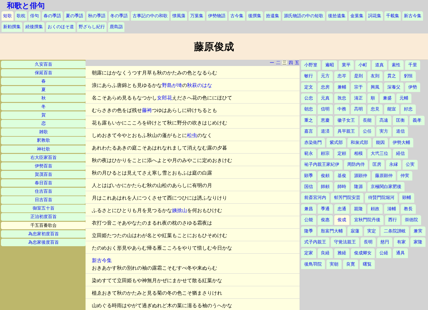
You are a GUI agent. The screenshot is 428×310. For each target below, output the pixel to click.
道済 (325, 131)
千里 (412, 65)
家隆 (418, 242)
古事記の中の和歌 (150, 15)
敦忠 (341, 98)
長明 (368, 242)
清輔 (391, 208)
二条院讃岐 (395, 231)
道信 (400, 131)
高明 (358, 109)
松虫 (192, 135)
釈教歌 (43, 140)
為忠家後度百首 (43, 242)
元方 (325, 76)
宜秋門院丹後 (367, 219)
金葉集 (356, 15)
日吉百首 (43, 199)
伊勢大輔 (401, 142)
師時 (341, 186)
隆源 (358, 186)
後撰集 (254, 15)
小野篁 (310, 65)
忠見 (375, 109)
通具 (400, 253)
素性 (396, 65)
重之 (308, 120)
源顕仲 (360, 175)
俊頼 (325, 175)
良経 (325, 253)
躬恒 (408, 76)
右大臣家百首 (43, 157)
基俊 (341, 175)
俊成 (341, 219)
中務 (341, 109)
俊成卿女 (363, 253)
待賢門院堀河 (381, 197)
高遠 (383, 120)
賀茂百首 (43, 174)
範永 (308, 153)
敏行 (308, 76)
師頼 (325, 186)
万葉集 (196, 15)
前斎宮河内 (315, 197)
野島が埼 (172, 85)
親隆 (358, 208)
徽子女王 (346, 120)
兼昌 (308, 208)
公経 (383, 253)
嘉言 (308, 131)
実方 (383, 131)
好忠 (408, 109)
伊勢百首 (43, 166)
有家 (401, 242)
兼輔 (341, 87)
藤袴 (147, 110)
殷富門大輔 (332, 231)
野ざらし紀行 (92, 26)
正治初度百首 (43, 216)
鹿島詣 (116, 26)
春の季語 (52, 15)
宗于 (358, 87)
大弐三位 (379, 153)
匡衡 (400, 120)
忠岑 (341, 76)
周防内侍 (356, 164)
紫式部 (336, 142)
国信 (308, 186)
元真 (325, 98)
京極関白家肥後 (386, 186)
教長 (408, 208)
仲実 (404, 175)
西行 (392, 219)
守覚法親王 (345, 242)
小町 (362, 65)
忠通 (341, 208)
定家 (308, 253)
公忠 (308, 98)
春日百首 (43, 182)
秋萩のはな (199, 85)
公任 (367, 131)
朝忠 (308, 109)
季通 (325, 208)
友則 (375, 76)
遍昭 (329, 65)
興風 (375, 87)
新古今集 (412, 15)
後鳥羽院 (313, 264)
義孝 (417, 120)
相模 (358, 153)
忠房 (325, 87)
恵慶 (325, 120)
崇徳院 (411, 219)
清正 (358, 98)
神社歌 (43, 149)
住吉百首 (43, 191)
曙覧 (367, 264)
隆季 (308, 231)
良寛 (350, 264)
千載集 (392, 15)
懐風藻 (178, 15)
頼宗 (325, 153)
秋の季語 (97, 15)
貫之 (391, 76)
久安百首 (43, 64)
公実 (410, 164)
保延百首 (43, 72)
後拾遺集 (337, 15)
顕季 (308, 175)
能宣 (391, 109)
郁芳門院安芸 (347, 197)
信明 (325, 109)
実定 (371, 231)
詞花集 (374, 15)
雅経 (341, 253)
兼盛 (387, 98)
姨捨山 (179, 210)
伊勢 (412, 87)
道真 (379, 65)
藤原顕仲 (384, 175)
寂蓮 (355, 231)
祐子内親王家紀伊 (321, 164)
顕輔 (406, 197)
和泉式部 (359, 142)
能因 (380, 142)
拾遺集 (272, 15)
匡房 (377, 164)
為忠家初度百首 (43, 233)
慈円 (384, 242)
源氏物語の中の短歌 (303, 15)
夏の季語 (74, 15)
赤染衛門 (313, 142)
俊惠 (325, 219)
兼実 (418, 231)
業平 (346, 65)
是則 (358, 76)
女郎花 (164, 97)
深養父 (393, 87)
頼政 (375, 208)
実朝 (334, 264)
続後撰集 (34, 26)
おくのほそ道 (61, 26)
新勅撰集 (12, 26)
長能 (367, 120)
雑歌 (43, 132)
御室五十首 (44, 208)
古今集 (236, 15)
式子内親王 (315, 242)
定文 (308, 87)
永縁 (393, 164)
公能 (308, 219)
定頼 (341, 153)
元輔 (403, 98)
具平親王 (346, 131)
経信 (400, 153)
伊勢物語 (217, 15)
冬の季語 (119, 15)
